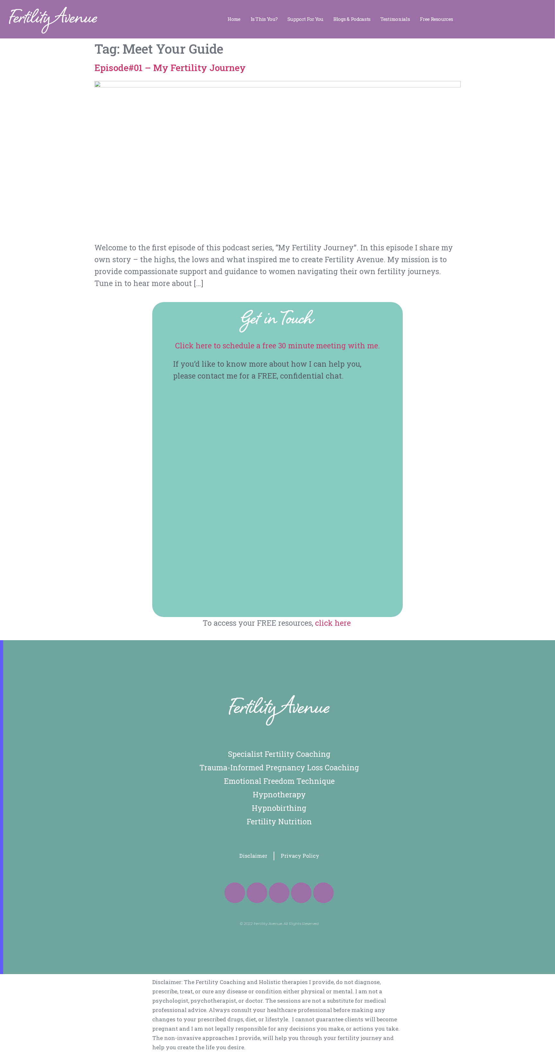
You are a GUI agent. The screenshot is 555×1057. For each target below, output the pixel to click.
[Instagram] (257, 892)
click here (334, 623)
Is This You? (264, 19)
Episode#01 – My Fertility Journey (170, 68)
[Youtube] (323, 892)
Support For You (305, 19)
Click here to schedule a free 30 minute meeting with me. (277, 345)
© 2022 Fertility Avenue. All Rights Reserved (279, 923)
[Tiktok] (279, 892)
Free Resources (436, 19)
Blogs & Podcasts (352, 19)
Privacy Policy (300, 855)
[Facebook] (235, 892)
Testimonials (395, 19)
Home (233, 19)
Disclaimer (253, 855)
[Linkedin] (301, 892)
